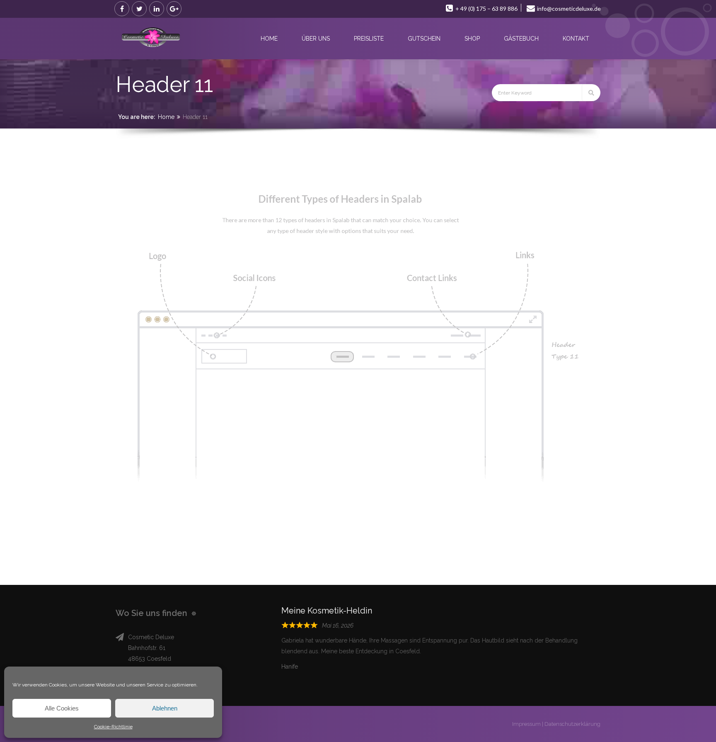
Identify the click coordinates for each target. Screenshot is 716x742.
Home (166, 117)
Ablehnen (164, 708)
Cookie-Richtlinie (113, 727)
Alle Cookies (62, 708)
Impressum (526, 724)
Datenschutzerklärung (572, 724)
